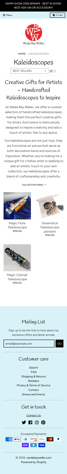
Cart (59, 15)
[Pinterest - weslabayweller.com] (43, 422)
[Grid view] (51, 71)
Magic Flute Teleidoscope (17, 225)
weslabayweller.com (39, 457)
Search (33, 367)
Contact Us (33, 415)
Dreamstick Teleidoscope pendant (49, 227)
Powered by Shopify (33, 462)
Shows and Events (33, 394)
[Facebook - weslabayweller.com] (30, 422)
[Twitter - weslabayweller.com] (24, 422)
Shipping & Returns (33, 376)
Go (59, 343)
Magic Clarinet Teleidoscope (17, 277)
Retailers (33, 381)
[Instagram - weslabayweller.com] (37, 422)
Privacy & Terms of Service (33, 385)
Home (22, 53)
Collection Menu (32, 184)
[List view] (54, 71)
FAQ (33, 372)
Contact (33, 390)
